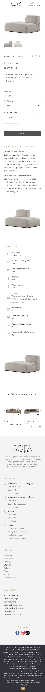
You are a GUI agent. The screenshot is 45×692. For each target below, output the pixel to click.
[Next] (39, 56)
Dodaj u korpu (22, 133)
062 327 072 (12, 521)
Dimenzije (8, 91)
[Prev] (33, 56)
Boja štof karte (10, 112)
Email (10, 525)
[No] (42, 668)
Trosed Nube (9, 421)
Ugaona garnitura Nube (31, 422)
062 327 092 (12, 518)
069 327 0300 (13, 515)
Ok (23, 688)
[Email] (5, 525)
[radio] (8, 96)
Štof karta (8, 101)
